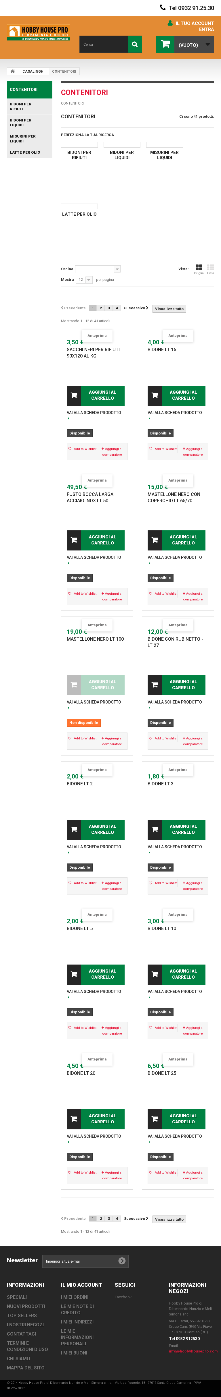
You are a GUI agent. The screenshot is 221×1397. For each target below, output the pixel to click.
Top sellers (22, 1315)
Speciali (17, 1297)
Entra (206, 29)
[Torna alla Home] (12, 71)
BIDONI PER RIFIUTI (20, 106)
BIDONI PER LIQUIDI (20, 122)
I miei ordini (74, 1297)
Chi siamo (18, 1358)
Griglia (199, 273)
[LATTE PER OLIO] (79, 206)
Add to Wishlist (84, 449)
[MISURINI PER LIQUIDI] (164, 145)
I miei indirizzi (77, 1322)
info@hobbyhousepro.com (193, 1351)
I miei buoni (74, 1353)
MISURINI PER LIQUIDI (23, 138)
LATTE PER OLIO (25, 152)
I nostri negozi (25, 1325)
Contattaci (21, 1334)
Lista (210, 273)
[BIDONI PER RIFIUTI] (79, 145)
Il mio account (81, 1285)
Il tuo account (195, 23)
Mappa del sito (26, 1368)
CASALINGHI (33, 71)
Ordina (67, 269)
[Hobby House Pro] (38, 32)
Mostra (67, 279)
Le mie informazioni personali (77, 1337)
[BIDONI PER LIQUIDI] (122, 145)
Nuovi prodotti (26, 1306)
